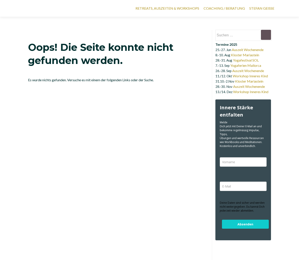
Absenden (245, 224)
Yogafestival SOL (246, 60)
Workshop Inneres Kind (250, 76)
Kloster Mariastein (245, 55)
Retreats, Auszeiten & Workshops (167, 8)
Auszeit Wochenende (248, 50)
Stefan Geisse (261, 8)
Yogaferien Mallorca (245, 65)
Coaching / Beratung (224, 8)
